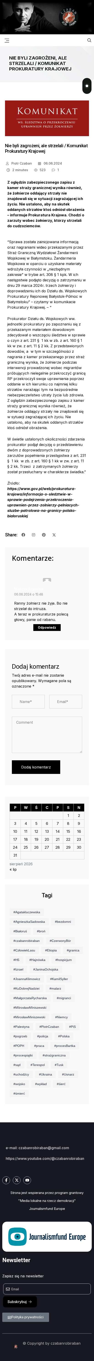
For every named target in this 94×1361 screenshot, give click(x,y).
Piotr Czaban (21, 163)
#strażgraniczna (54, 1055)
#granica (73, 950)
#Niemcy (61, 1017)
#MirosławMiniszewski (29, 1017)
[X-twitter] (17, 1180)
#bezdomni (63, 921)
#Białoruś (20, 931)
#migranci (64, 998)
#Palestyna (21, 1026)
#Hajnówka (37, 960)
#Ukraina (45, 1074)
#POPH (18, 1046)
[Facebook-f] (6, 1180)
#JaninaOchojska (45, 969)
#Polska (64, 1036)
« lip (13, 869)
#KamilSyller (59, 979)
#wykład (41, 1084)
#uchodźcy (21, 1074)
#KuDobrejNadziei (26, 988)
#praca (39, 1046)
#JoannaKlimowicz (26, 979)
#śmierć (19, 1093)
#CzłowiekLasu (24, 950)
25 (26, 847)
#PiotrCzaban (49, 1026)
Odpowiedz (47, 627)
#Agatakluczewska (26, 912)
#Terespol (38, 1065)
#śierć (61, 1084)
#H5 (16, 960)
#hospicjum (63, 960)
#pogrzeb (20, 1036)
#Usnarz (68, 1074)
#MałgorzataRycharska (30, 998)
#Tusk (59, 1065)
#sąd (17, 1065)
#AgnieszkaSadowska (29, 921)
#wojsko (19, 1084)
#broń (41, 931)
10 (15, 831)
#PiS (72, 1026)
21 (58, 839)
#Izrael (18, 969)
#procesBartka (64, 1046)
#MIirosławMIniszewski (29, 1007)
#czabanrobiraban (26, 941)
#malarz (55, 988)
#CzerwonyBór (60, 941)
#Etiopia (51, 950)
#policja (42, 1036)
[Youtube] (27, 1180)
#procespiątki (23, 1055)
